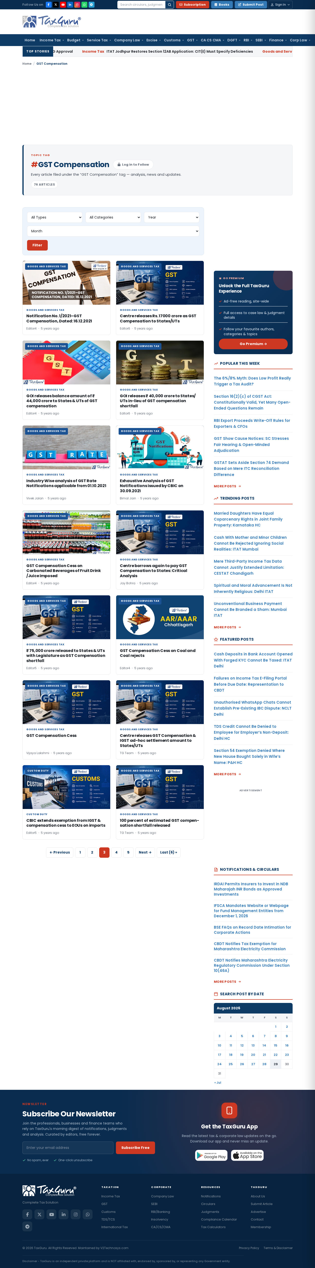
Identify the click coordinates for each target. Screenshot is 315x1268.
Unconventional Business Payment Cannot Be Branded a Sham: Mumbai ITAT (250, 609)
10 (219, 1045)
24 (219, 1064)
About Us (258, 1196)
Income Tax (50, 40)
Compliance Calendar (219, 1219)
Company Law (127, 40)
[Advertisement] (157, 105)
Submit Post (253, 4)
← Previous (59, 852)
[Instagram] (77, 5)
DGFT (232, 40)
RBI (246, 40)
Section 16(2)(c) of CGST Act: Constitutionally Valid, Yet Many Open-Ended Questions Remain (252, 402)
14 (264, 1045)
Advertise (258, 1211)
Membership (261, 1227)
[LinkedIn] (70, 5)
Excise (152, 40)
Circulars (208, 1204)
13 (253, 1045)
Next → (145, 852)
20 (253, 1054)
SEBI (259, 40)
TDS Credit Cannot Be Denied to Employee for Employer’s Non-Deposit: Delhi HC (251, 732)
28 (264, 1064)
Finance (276, 40)
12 (242, 1045)
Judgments (210, 1211)
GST (190, 40)
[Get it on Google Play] (211, 1155)
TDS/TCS (108, 1219)
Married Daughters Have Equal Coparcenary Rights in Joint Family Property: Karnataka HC (248, 519)
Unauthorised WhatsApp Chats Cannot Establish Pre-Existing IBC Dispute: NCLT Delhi (253, 708)
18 (231, 1054)
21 (264, 1054)
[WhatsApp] (84, 5)
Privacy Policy (249, 1248)
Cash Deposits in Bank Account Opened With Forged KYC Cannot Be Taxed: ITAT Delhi (253, 660)
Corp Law (298, 40)
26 (242, 1064)
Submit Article (262, 1204)
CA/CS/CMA (161, 1227)
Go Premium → (253, 343)
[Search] (169, 4)
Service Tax (97, 40)
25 (231, 1064)
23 (287, 1054)
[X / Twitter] (56, 5)
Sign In (280, 4)
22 (276, 1054)
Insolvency (159, 1219)
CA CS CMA (211, 40)
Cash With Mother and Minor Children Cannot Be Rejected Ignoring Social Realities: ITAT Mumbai (250, 543)
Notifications (211, 1196)
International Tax (114, 1227)
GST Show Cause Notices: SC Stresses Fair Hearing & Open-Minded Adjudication (251, 444)
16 (287, 1045)
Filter (37, 245)
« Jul (217, 1082)
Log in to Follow (135, 164)
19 (242, 1054)
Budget (73, 40)
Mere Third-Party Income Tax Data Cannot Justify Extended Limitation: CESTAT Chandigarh (249, 567)
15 (275, 1045)
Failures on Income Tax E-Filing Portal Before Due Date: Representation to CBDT (250, 684)
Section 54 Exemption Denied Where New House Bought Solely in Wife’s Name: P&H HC (249, 756)
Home (30, 40)
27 (253, 1064)
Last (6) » (168, 852)
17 (219, 1054)
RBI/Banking (160, 1211)
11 (231, 1045)
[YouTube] (63, 5)
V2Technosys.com (114, 1248)
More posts (225, 486)
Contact (257, 1219)
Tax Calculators (213, 1227)
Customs (172, 40)
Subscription (195, 4)
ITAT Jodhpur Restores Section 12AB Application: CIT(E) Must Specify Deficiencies (136, 51)
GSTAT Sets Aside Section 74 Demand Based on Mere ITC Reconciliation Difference (251, 468)
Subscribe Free (135, 1147)
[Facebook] (49, 5)
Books (224, 4)
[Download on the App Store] (247, 1155)
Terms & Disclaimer (278, 1248)
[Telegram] (91, 5)
